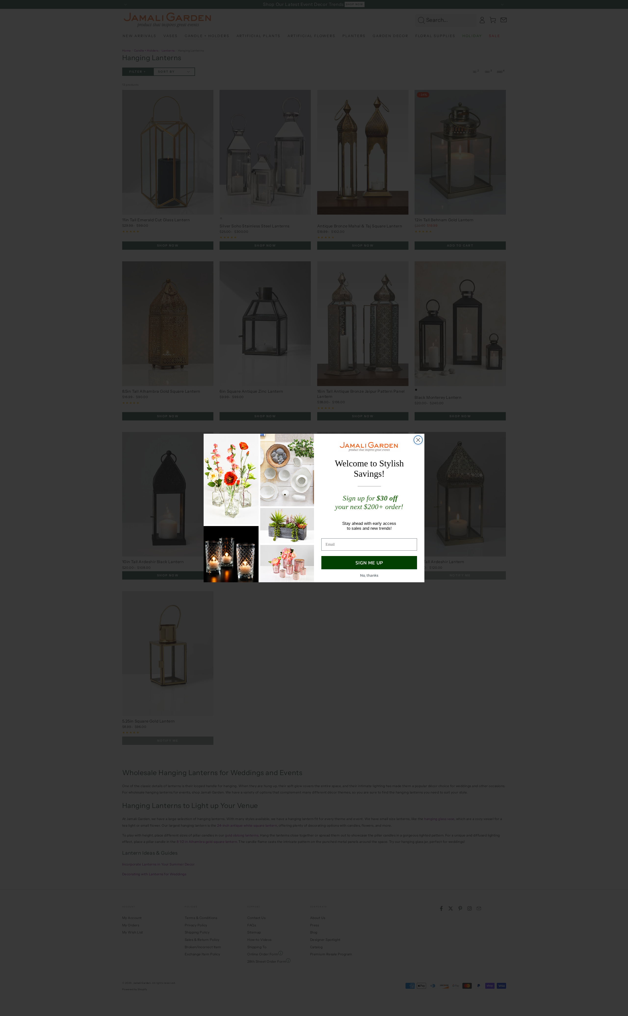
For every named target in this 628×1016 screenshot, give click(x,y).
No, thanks (369, 575)
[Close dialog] (418, 440)
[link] (369, 446)
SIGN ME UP (369, 562)
